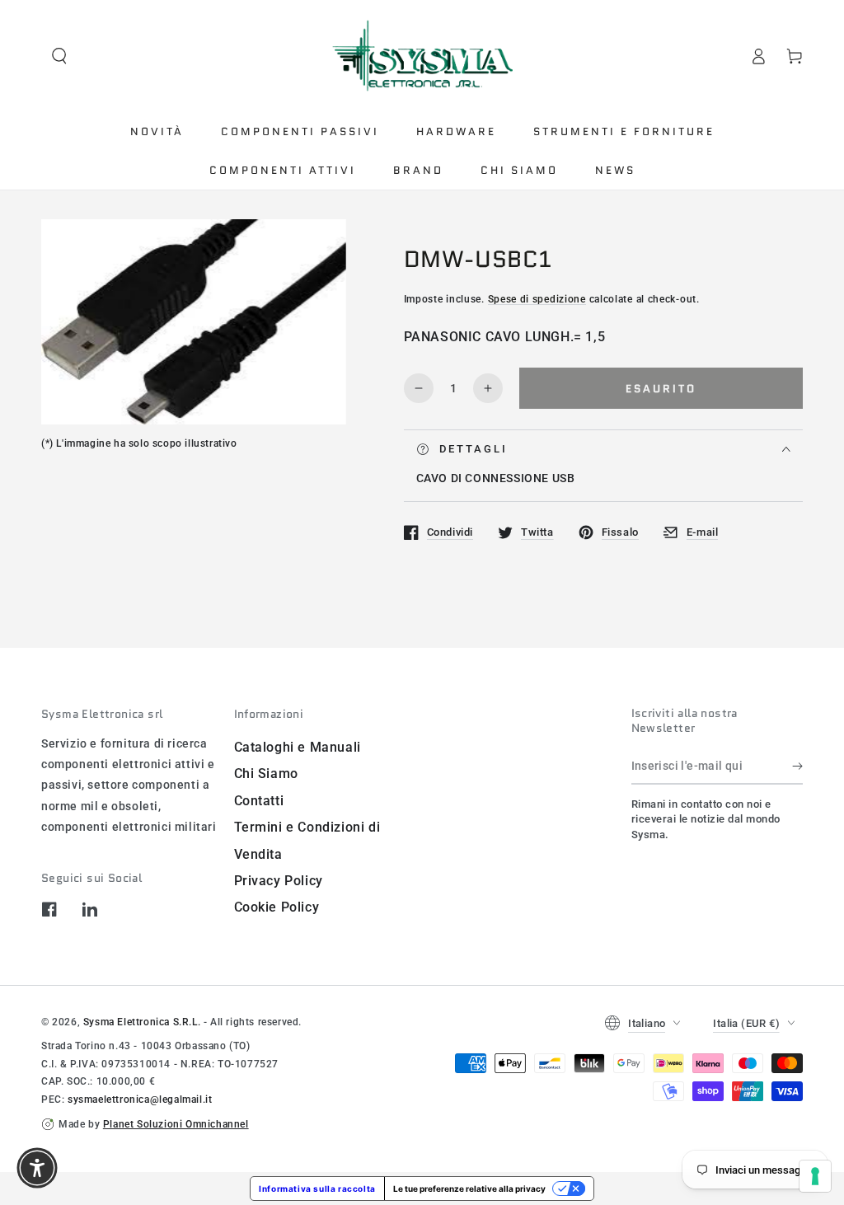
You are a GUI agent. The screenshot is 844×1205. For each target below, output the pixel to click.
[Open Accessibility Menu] (37, 1168)
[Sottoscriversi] (797, 766)
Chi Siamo (266, 773)
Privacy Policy (278, 881)
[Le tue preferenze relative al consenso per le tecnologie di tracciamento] (815, 1176)
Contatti (259, 801)
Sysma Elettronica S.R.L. (141, 1022)
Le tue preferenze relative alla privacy (469, 1188)
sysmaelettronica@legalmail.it (140, 1099)
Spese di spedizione (537, 299)
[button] (59, 56)
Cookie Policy (277, 907)
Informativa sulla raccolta (317, 1188)
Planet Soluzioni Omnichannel (176, 1124)
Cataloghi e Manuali (297, 747)
